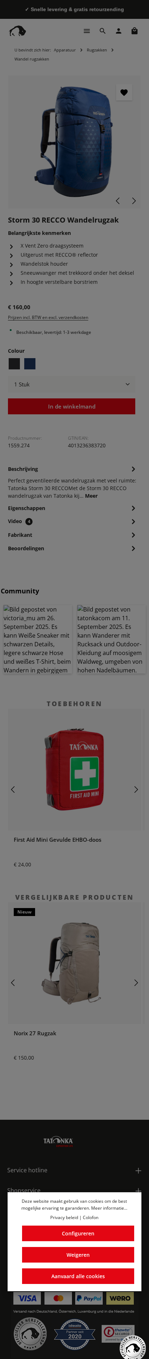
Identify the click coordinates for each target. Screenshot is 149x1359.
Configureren (78, 1233)
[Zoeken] (102, 31)
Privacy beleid (64, 1217)
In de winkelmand (71, 406)
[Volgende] (133, 200)
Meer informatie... (109, 1208)
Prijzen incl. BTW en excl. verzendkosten (48, 317)
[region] (74, 141)
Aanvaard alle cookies (78, 1276)
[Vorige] (118, 200)
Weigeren (78, 1254)
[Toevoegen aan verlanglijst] (124, 92)
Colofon (90, 1217)
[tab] (72, 481)
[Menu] (87, 31)
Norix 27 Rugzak (35, 1033)
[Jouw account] (118, 31)
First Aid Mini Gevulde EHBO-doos (57, 839)
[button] (38, 639)
